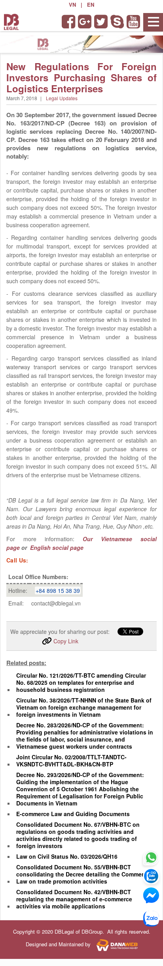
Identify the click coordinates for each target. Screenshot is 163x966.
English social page (55, 547)
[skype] (117, 22)
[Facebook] (69, 22)
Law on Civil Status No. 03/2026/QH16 (67, 856)
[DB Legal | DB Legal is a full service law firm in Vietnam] (11, 21)
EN (90, 4)
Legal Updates (62, 98)
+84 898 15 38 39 (58, 590)
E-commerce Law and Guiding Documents (73, 814)
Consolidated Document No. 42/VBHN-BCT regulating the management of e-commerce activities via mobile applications (74, 899)
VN (72, 4)
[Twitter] (101, 22)
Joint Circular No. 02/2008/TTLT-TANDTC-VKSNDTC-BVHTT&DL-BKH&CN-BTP (71, 760)
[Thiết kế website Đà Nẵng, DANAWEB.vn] (115, 944)
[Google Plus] (85, 22)
